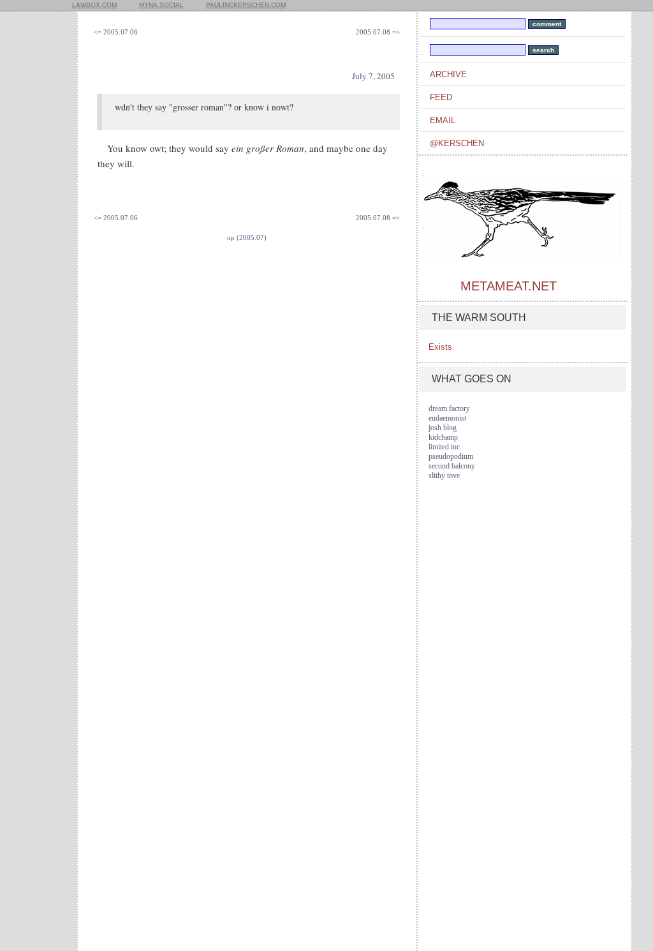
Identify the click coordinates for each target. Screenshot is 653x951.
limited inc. (445, 446)
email (442, 120)
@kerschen (457, 143)
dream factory (449, 408)
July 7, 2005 (373, 76)
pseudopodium (451, 456)
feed (441, 97)
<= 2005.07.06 (116, 32)
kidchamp (443, 437)
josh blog (443, 427)
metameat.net (508, 286)
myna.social (161, 4)
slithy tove (444, 475)
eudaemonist (447, 418)
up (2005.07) (247, 237)
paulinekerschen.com (246, 4)
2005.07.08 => (378, 32)
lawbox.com (94, 4)
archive (448, 74)
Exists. (442, 347)
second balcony (452, 465)
